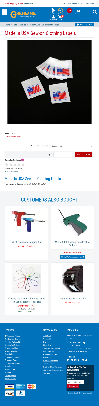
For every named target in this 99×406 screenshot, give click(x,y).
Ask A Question (86, 25)
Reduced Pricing (13, 336)
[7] (26, 278)
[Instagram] (75, 360)
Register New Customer (52, 367)
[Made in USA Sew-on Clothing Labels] (49, 82)
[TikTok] (86, 360)
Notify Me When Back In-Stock (72, 257)
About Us (47, 335)
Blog (45, 342)
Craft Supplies (10, 375)
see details (28, 3)
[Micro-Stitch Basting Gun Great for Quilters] (72, 222)
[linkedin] (79, 360)
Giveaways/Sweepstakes (53, 370)
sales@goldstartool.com (77, 351)
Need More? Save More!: (40, 146)
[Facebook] (72, 360)
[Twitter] (68, 360)
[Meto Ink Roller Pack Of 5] (73, 278)
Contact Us (47, 339)
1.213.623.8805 (87, 3)
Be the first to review (11, 171)
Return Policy (48, 351)
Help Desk (47, 345)
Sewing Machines (11, 348)
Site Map (46, 373)
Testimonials (48, 364)
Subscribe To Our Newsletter (77, 368)
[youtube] (83, 360)
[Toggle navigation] (4, 12)
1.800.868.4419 (73, 3)
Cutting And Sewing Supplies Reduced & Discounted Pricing (12, 342)
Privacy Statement (50, 360)
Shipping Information (51, 348)
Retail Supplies (10, 379)
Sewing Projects (11, 369)
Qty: (49, 154)
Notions (8, 372)
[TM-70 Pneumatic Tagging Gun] (26, 222)
